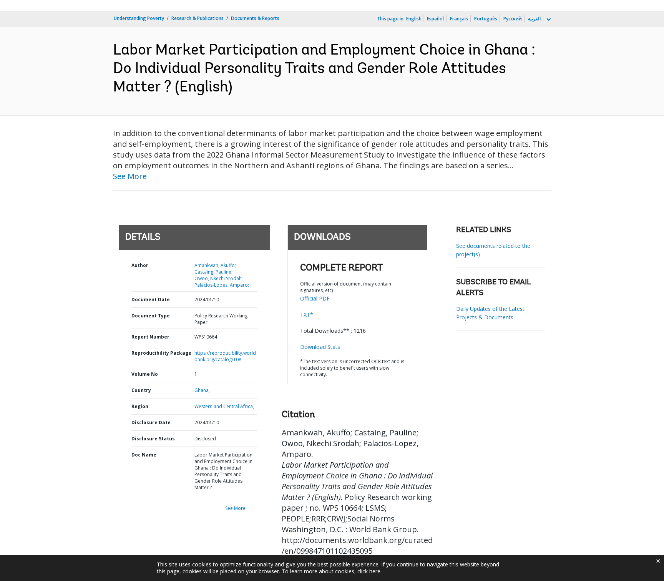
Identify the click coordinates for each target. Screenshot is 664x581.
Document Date (150, 299)
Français (459, 18)
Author (139, 265)
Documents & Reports (255, 18)
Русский (512, 18)
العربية (534, 18)
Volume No (144, 374)
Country (141, 390)
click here (368, 571)
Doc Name (143, 455)
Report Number (150, 337)
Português (485, 18)
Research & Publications (197, 18)
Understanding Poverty (139, 18)
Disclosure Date (151, 422)
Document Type (150, 315)
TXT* (306, 314)
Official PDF (315, 298)
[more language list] (548, 19)
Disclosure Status (153, 438)
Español (435, 18)
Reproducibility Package (161, 353)
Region (139, 406)
